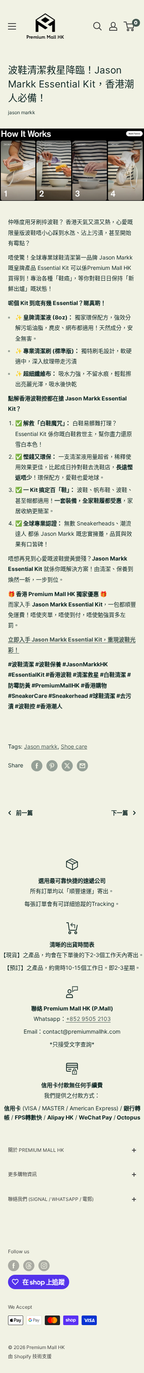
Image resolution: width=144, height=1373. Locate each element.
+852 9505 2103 (88, 1018)
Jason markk (41, 746)
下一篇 (119, 812)
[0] (129, 26)
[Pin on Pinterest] (52, 765)
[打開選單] (12, 26)
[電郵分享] (82, 765)
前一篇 (24, 812)
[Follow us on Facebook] (13, 1265)
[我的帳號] (113, 26)
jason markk (21, 112)
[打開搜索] (97, 26)
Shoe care (74, 746)
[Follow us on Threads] (28, 1265)
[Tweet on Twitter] (67, 765)
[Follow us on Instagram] (44, 1265)
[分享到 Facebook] (36, 765)
